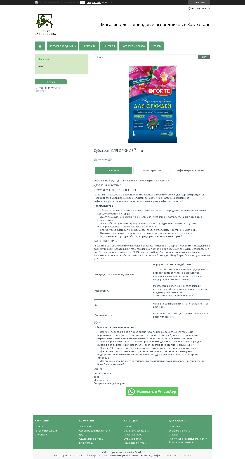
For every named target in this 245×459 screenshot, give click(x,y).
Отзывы (156, 46)
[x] (110, 159)
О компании (89, 46)
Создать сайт (94, 2)
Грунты (83, 434)
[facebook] (100, 159)
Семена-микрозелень (136, 430)
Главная (39, 426)
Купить (52, 82)
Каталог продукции (61, 46)
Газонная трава (133, 434)
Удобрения (85, 426)
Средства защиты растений (95, 430)
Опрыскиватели (133, 438)
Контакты (109, 46)
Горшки (128, 426)
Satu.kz (139, 452)
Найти (204, 57)
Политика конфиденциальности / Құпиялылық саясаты (188, 440)
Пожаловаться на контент (178, 455)
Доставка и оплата (133, 46)
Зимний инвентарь (135, 442)
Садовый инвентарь (91, 438)
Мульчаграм (86, 442)
